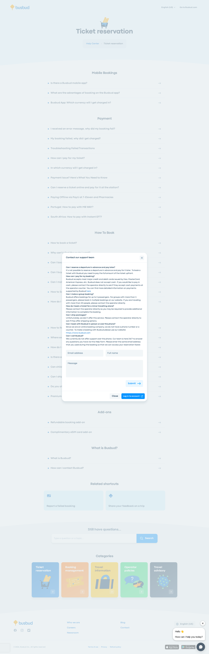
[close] (142, 258)
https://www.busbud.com (78, 333)
